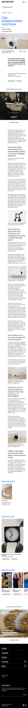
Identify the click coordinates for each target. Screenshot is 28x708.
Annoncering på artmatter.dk (14, 122)
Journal (5, 652)
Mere (4, 666)
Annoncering (5, 675)
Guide (4, 657)
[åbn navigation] (25, 2)
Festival (5, 661)
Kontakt (3, 676)
